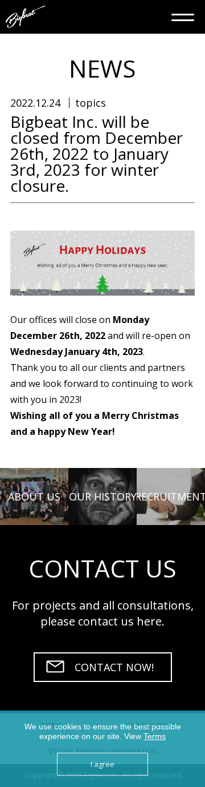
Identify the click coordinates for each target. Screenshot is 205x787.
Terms (155, 736)
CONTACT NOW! (114, 667)
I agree (102, 764)
